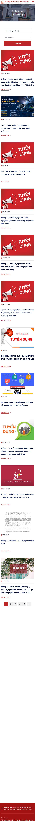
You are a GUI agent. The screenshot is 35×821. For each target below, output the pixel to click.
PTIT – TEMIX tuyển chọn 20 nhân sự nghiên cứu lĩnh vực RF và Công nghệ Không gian (15, 128)
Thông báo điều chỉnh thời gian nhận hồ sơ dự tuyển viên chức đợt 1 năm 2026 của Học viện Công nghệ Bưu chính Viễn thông (17, 82)
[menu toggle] (33, 2)
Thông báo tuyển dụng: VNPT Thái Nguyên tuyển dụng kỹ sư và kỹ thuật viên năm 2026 (17, 220)
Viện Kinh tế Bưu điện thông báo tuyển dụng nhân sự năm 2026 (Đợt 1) (16, 172)
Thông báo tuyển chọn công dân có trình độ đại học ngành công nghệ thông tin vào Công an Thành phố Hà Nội (17, 451)
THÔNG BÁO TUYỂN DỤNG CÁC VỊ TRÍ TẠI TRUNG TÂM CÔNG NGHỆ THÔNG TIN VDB (17, 357)
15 (24, 604)
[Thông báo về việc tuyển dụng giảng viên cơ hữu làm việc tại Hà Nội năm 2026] (17, 475)
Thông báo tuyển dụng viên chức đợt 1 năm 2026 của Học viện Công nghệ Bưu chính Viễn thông (16, 267)
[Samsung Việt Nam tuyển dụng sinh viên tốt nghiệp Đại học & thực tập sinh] (17, 383)
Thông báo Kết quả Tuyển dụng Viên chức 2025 (17, 542)
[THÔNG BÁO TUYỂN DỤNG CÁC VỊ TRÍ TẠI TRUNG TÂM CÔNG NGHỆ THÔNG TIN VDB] (17, 337)
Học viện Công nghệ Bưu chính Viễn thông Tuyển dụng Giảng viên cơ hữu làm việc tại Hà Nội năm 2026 (17, 313)
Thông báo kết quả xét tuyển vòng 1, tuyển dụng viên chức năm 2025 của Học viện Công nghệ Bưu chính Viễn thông (17, 590)
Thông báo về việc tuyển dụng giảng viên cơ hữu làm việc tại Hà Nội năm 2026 (17, 495)
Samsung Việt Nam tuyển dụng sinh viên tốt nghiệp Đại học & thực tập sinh (17, 403)
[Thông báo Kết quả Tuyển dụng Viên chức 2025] (17, 522)
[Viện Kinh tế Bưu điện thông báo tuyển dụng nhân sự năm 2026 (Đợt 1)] (17, 152)
